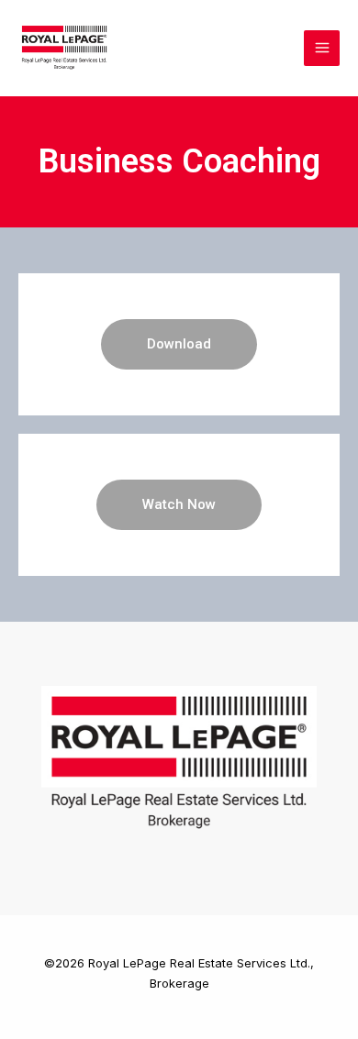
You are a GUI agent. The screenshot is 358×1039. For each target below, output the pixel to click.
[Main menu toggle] (322, 48)
